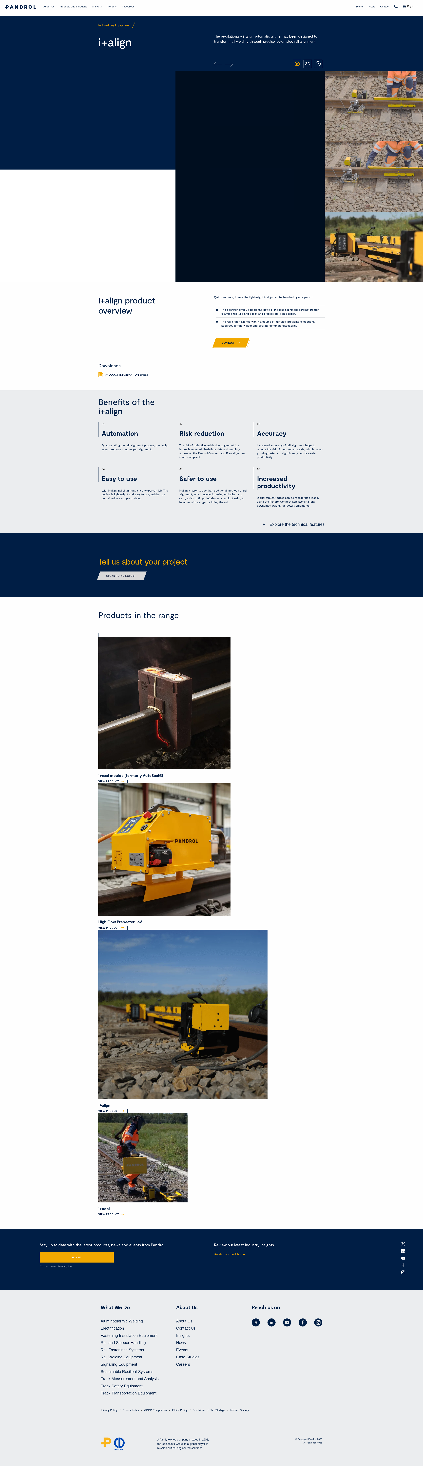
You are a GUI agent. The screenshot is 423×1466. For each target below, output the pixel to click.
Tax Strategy (218, 1410)
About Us (49, 6)
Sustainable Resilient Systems (127, 1371)
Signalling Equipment (119, 1364)
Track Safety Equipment (122, 1386)
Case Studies (187, 1357)
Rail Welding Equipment (121, 1357)
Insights (183, 1335)
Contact (385, 6)
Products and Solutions (73, 6)
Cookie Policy (131, 1410)
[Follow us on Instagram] (318, 1322)
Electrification (112, 1328)
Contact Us (186, 1328)
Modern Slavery (239, 1410)
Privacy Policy (109, 1410)
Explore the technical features (296, 524)
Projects (112, 6)
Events (360, 6)
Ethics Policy (180, 1410)
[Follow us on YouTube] (287, 1322)
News (372, 6)
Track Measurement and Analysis (130, 1378)
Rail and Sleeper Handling (123, 1342)
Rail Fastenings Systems (122, 1350)
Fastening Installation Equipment (129, 1335)
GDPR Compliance (156, 1410)
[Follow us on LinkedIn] (271, 1322)
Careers (183, 1364)
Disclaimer (199, 1410)
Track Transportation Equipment (128, 1393)
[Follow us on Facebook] (303, 1322)
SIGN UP (76, 1257)
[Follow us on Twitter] (256, 1322)
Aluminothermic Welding (122, 1321)
